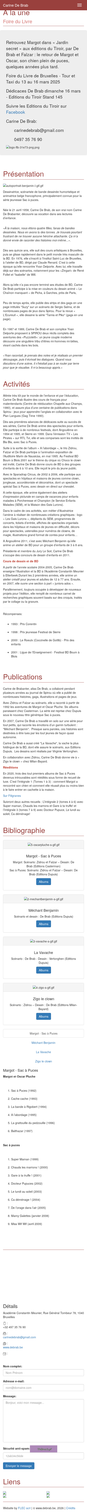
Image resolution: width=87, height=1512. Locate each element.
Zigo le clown (43, 1061)
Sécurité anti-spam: (16, 1448)
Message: (9, 1396)
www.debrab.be (13, 1347)
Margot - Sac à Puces (43, 1033)
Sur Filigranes (12, 796)
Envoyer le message (19, 1466)
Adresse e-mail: (13, 1381)
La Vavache (43, 1052)
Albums (43, 882)
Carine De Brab (15, 5)
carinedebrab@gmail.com (19, 1337)
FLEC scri (24, 1508)
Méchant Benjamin (43, 1043)
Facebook (15, 112)
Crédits (70, 1508)
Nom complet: (12, 1366)
